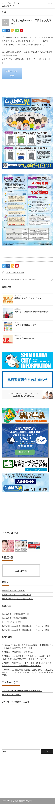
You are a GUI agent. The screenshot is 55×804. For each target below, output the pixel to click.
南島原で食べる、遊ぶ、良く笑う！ (17, 599)
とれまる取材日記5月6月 (24, 338)
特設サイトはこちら (12, 73)
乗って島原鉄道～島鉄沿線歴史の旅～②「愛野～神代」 (19, 279)
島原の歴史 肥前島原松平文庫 (15, 614)
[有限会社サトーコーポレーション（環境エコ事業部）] (34, 546)
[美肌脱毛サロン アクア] (8, 546)
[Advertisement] (27, 512)
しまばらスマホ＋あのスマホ (15, 272)
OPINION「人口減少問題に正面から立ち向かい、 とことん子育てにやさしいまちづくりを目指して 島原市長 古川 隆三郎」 (27, 672)
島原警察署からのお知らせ (13, 590)
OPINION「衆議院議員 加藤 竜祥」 (18, 652)
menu (50, 3)
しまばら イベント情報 (12, 622)
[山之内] (21, 546)
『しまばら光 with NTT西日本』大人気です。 (22, 690)
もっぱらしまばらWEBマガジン (22, 801)
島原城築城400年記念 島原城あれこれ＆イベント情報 (25, 626)
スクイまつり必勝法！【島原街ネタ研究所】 (32, 312)
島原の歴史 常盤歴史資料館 (14, 618)
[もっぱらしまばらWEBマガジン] (13, 4)
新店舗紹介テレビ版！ (11, 694)
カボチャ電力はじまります (25, 325)
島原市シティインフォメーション (27, 298)
